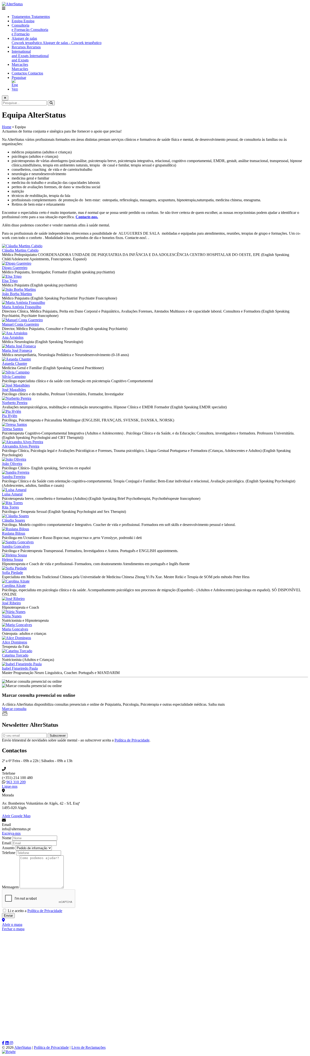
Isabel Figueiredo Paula (20, 668)
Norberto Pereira (14, 403)
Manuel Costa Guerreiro (20, 324)
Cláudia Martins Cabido (20, 250)
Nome (6, 838)
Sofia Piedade (12, 572)
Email (6, 843)
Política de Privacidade (132, 740)
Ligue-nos (9, 786)
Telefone (8, 853)
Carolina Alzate (14, 586)
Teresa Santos (12, 429)
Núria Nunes (12, 616)
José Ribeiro (11, 603)
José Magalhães (14, 390)
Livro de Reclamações (88, 1047)
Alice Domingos (14, 642)
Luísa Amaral (12, 494)
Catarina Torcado (15, 655)
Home (6, 127)
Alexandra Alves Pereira (20, 446)
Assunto (8, 848)
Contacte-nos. (87, 217)
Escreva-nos (11, 833)
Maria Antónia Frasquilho (21, 307)
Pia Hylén (9, 416)
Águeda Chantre (14, 363)
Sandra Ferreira (13, 477)
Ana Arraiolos (12, 337)
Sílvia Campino (14, 376)
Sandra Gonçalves (16, 546)
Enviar (8, 915)
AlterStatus (22, 1047)
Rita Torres (10, 507)
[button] (155, 8)
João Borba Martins (17, 294)
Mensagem (10, 887)
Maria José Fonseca (17, 350)
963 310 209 (16, 782)
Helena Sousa (12, 559)
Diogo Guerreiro (14, 268)
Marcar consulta (14, 709)
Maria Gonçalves (15, 629)
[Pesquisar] (51, 102)
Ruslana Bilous (13, 533)
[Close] (5, 97)
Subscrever (58, 735)
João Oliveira (12, 464)
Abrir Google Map (16, 816)
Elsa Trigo (10, 281)
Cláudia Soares (13, 520)
